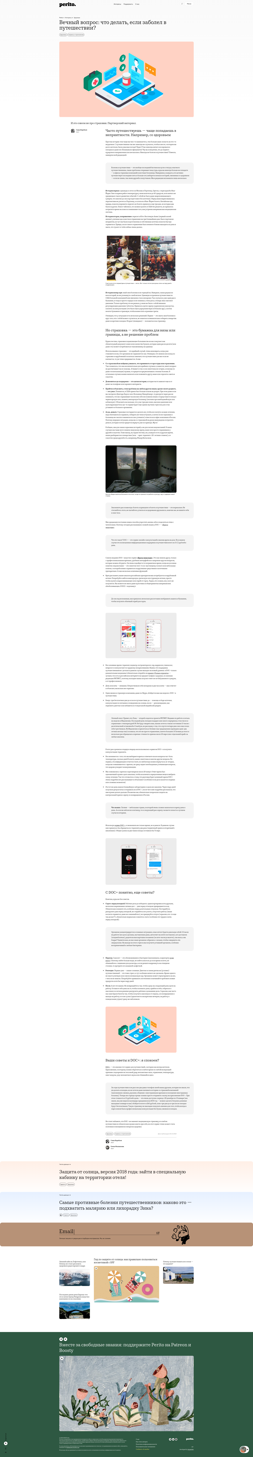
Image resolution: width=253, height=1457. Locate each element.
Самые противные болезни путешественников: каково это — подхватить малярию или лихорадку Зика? (125, 1206)
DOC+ (108, 1067)
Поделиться (6, 1437)
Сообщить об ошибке (142, 1449)
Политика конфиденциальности (146, 1444)
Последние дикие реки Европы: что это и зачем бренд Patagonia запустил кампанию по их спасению (74, 1297)
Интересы (117, 4)
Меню (189, 4)
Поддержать (128, 4)
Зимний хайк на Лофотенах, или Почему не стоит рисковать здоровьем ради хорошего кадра (72, 1264)
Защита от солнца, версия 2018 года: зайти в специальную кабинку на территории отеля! (122, 1175)
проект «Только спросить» (158, 673)
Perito (61, 17)
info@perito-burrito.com (73, 1447)
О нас (137, 4)
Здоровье (77, 17)
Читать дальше (64, 1164)
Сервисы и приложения (76, 35)
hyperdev (191, 1449)
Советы (66, 1215)
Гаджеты (63, 1184)
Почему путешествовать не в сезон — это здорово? (178, 1263)
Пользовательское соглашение (145, 1447)
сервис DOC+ (120, 825)
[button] (61, 1339)
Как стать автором (142, 1442)
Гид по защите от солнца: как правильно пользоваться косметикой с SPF (125, 1261)
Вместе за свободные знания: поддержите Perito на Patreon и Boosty (125, 1348)
